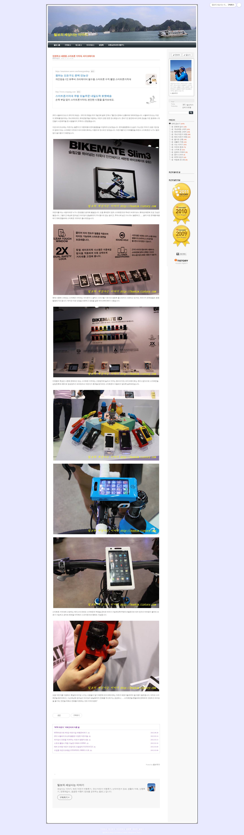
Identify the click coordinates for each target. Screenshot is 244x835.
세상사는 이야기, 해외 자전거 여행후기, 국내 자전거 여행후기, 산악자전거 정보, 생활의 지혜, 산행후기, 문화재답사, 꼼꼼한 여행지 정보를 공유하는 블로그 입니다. (101, 790)
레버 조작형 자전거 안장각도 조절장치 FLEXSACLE (73, 747)
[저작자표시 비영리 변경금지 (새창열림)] (86, 715)
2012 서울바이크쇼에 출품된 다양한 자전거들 (71, 736)
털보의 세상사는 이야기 (71, 34)
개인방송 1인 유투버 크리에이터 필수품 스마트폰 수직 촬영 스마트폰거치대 (93, 79)
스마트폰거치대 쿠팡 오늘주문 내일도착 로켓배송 (83, 96)
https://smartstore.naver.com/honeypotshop (72, 71)
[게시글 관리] (66, 715)
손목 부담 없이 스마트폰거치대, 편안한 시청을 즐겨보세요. (84, 100)
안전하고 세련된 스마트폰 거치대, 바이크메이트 (74, 56)
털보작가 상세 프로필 (187, 106)
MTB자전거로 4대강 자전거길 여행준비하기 (70, 733)
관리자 (135, 829)
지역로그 (68, 45)
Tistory (139, 832)
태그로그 (79, 45)
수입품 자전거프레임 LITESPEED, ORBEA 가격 (71, 750)
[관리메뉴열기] (239, 5)
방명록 (101, 45)
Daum (125, 832)
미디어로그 (90, 45)
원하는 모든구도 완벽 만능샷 (71, 75)
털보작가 (106, 832)
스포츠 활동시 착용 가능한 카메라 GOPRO (70, 743)
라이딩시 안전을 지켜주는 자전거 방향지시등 (71, 740)
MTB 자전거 (56, 58)
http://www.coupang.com (65, 92)
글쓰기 (141, 829)
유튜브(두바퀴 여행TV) (116, 45)
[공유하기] (63, 715)
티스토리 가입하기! (182, 263)
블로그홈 (57, 45)
